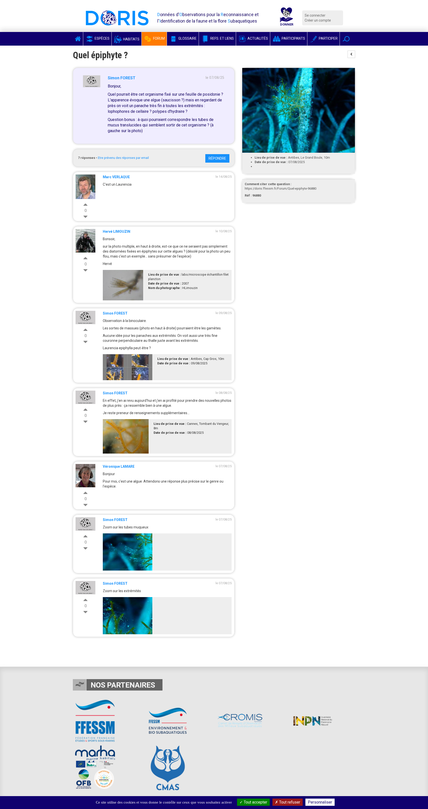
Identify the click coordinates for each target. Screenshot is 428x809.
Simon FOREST (121, 78)
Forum (158, 38)
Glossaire (187, 38)
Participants (293, 38)
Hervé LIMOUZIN (116, 231)
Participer (328, 38)
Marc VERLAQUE (116, 177)
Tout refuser (289, 802)
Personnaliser (320, 802)
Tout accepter (255, 802)
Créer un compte (318, 20)
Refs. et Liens (222, 38)
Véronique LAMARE (118, 466)
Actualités (257, 38)
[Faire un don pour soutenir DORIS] (286, 17)
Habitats (130, 39)
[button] (346, 39)
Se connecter (315, 15)
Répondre (217, 158)
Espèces (101, 38)
